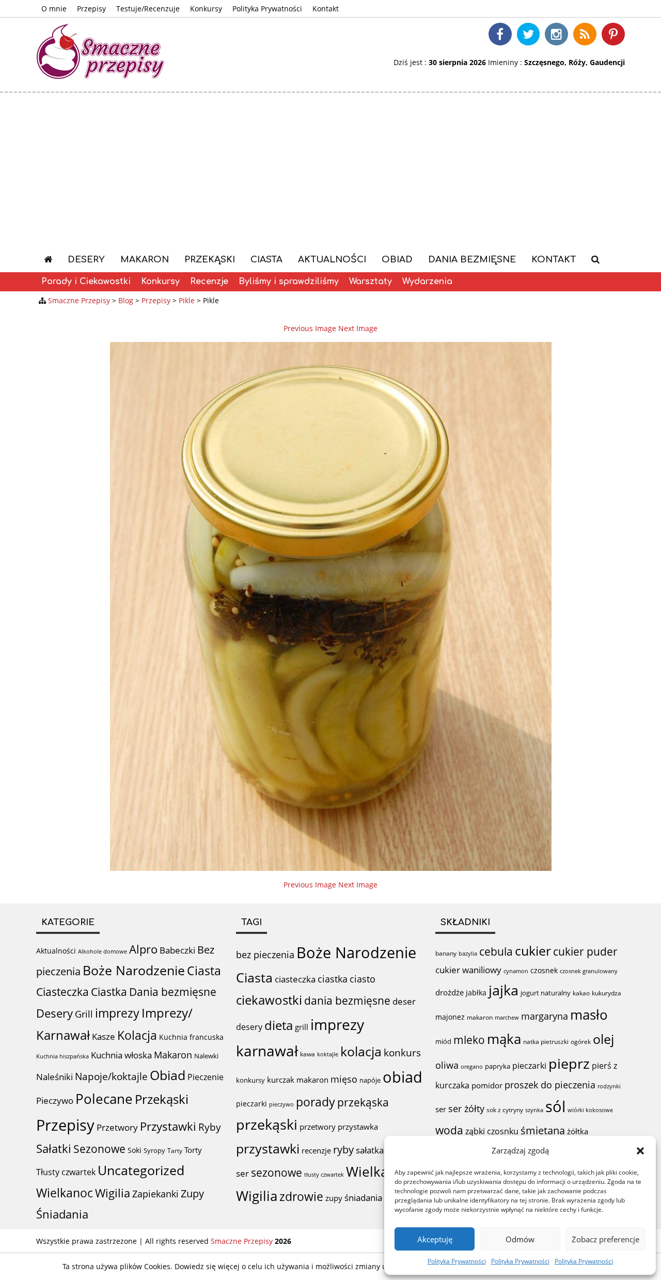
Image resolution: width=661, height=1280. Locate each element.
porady (315, 1102)
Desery (86, 259)
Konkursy (206, 8)
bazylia (468, 953)
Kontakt (325, 8)
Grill (84, 1014)
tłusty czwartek (324, 1174)
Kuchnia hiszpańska (62, 1056)
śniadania (363, 1198)
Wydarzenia (427, 281)
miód (443, 1041)
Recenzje (209, 281)
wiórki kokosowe (590, 1110)
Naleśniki (54, 1077)
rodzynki (609, 1086)
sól (555, 1106)
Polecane (104, 1098)
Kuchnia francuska (191, 1037)
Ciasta (266, 259)
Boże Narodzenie (134, 970)
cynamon (515, 971)
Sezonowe (99, 1149)
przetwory (318, 1126)
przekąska (363, 1102)
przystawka (358, 1126)
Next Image (357, 328)
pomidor (486, 1085)
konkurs (402, 1052)
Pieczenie (205, 1077)
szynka (534, 1110)
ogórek (581, 1041)
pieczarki (251, 1104)
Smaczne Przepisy (242, 1241)
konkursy (250, 1080)
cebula (496, 951)
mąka (504, 1038)
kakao (581, 993)
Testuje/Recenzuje (148, 8)
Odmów (520, 1239)
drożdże (449, 992)
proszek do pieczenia (550, 1085)
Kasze (103, 1036)
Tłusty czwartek (66, 1172)
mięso (343, 1079)
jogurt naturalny (546, 992)
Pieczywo (54, 1100)
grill (301, 1027)
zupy (333, 1198)
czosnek (544, 970)
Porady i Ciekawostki (86, 281)
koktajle (327, 1054)
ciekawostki (269, 999)
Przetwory (117, 1127)
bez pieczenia (265, 954)
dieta (278, 1025)
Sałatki (53, 1148)
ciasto (362, 979)
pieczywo (281, 1104)
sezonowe (276, 1172)
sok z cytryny (504, 1109)
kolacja (361, 1051)
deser (404, 1001)
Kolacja (137, 1035)
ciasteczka (295, 979)
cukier (533, 950)
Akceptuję (434, 1239)
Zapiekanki (155, 1194)
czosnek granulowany (589, 971)
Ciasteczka (62, 992)
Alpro (143, 949)
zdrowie (301, 1196)
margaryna (544, 1016)
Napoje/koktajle (111, 1076)
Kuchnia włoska (121, 1055)
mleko (469, 1039)
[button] (640, 1151)
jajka (503, 990)
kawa (307, 1054)
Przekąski (209, 259)
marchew (507, 1017)
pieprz (569, 1063)
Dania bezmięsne (472, 259)
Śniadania (62, 1214)
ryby (343, 1150)
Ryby (209, 1127)
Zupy (192, 1193)
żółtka (577, 1131)
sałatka (370, 1150)
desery (249, 1027)
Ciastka (109, 991)
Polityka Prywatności (457, 1261)
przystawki (268, 1148)
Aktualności (332, 259)
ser (242, 1173)
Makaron (144, 259)
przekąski (266, 1124)
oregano (472, 1066)
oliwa (447, 1065)
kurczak (280, 1079)
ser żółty (466, 1108)
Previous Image (310, 328)
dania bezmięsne (347, 1000)
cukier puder (585, 951)
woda (449, 1129)
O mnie (54, 8)
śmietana (543, 1130)
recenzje (316, 1150)
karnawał (267, 1050)
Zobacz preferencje (605, 1239)
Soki (134, 1150)
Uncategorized (141, 1170)
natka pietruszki (546, 1041)
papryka (497, 1066)
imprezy (117, 1013)
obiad (402, 1077)
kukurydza (606, 993)
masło (589, 1015)
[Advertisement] (330, 170)
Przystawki (168, 1126)
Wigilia (112, 1193)
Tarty (174, 1150)
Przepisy (91, 8)
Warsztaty (370, 281)
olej (603, 1039)
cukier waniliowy (468, 970)
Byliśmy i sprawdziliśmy (289, 281)
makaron (312, 1079)
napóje (370, 1080)
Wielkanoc (64, 1192)
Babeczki (177, 950)
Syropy (154, 1150)
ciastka (333, 979)
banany (446, 953)
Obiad (397, 259)
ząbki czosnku (491, 1131)
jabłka (476, 992)
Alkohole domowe (102, 951)
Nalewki (206, 1055)
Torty (193, 1150)
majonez (450, 1017)
